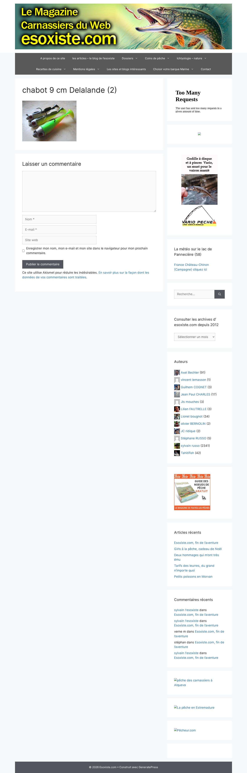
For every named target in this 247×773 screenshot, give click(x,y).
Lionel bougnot (192, 416)
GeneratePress (148, 767)
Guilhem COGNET (194, 387)
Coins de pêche (155, 58)
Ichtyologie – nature (189, 58)
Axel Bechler (190, 372)
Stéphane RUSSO (193, 438)
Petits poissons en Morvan (193, 576)
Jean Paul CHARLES (195, 394)
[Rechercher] (219, 294)
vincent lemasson (193, 380)
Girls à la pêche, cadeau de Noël (198, 549)
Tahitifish (187, 453)
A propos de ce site (52, 58)
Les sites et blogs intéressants (126, 69)
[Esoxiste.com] (123, 26)
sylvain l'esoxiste (186, 610)
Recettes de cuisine (48, 69)
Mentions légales (84, 69)
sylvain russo (190, 445)
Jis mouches (190, 401)
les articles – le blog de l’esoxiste (93, 58)
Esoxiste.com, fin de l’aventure (196, 543)
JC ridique (188, 431)
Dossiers (127, 58)
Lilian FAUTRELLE (193, 409)
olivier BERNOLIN (193, 423)
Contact (206, 69)
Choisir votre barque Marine (171, 69)
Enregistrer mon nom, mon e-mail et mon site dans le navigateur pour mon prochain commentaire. (87, 251)
